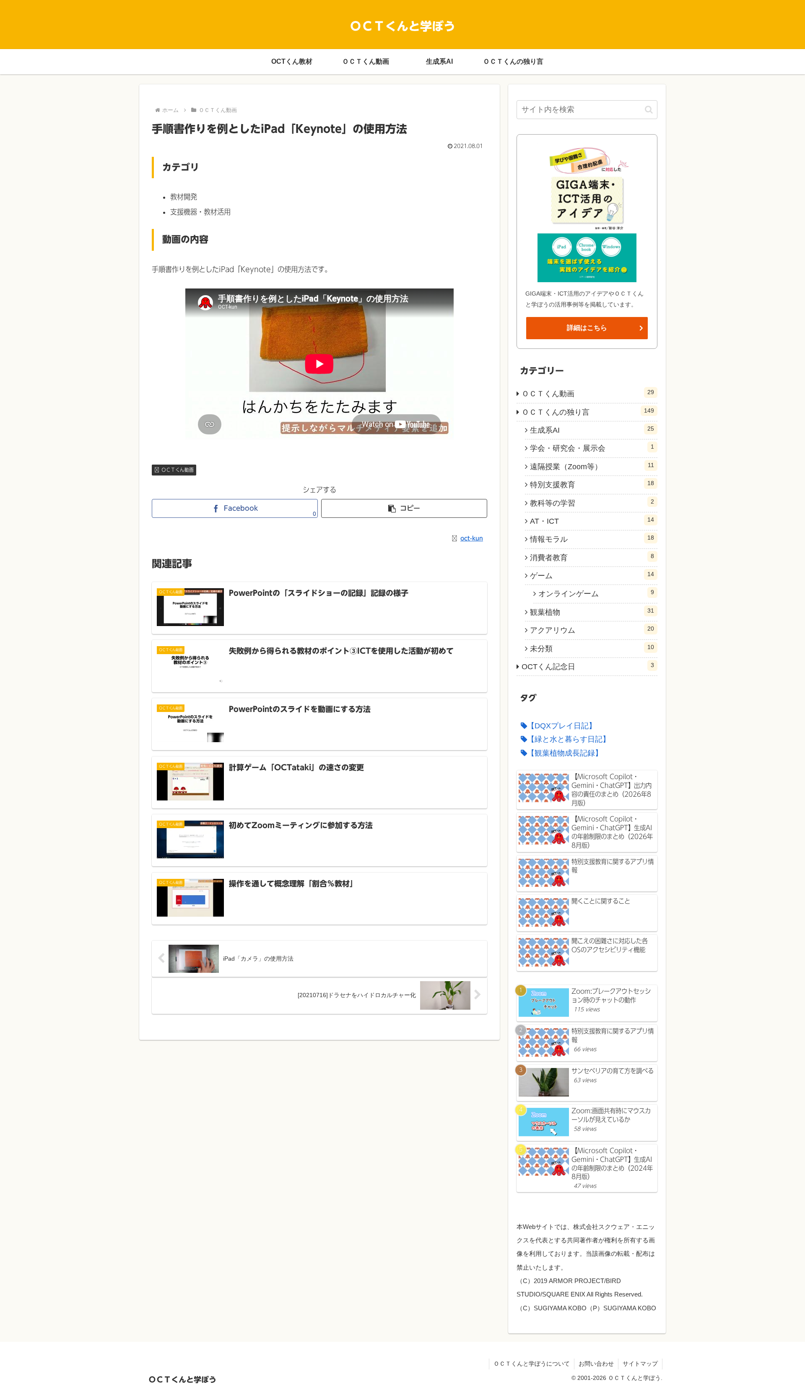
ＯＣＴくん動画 (177, 469)
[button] (404, 508)
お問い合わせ (596, 1363)
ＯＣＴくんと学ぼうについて (531, 1363)
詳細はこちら (587, 327)
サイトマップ (640, 1363)
